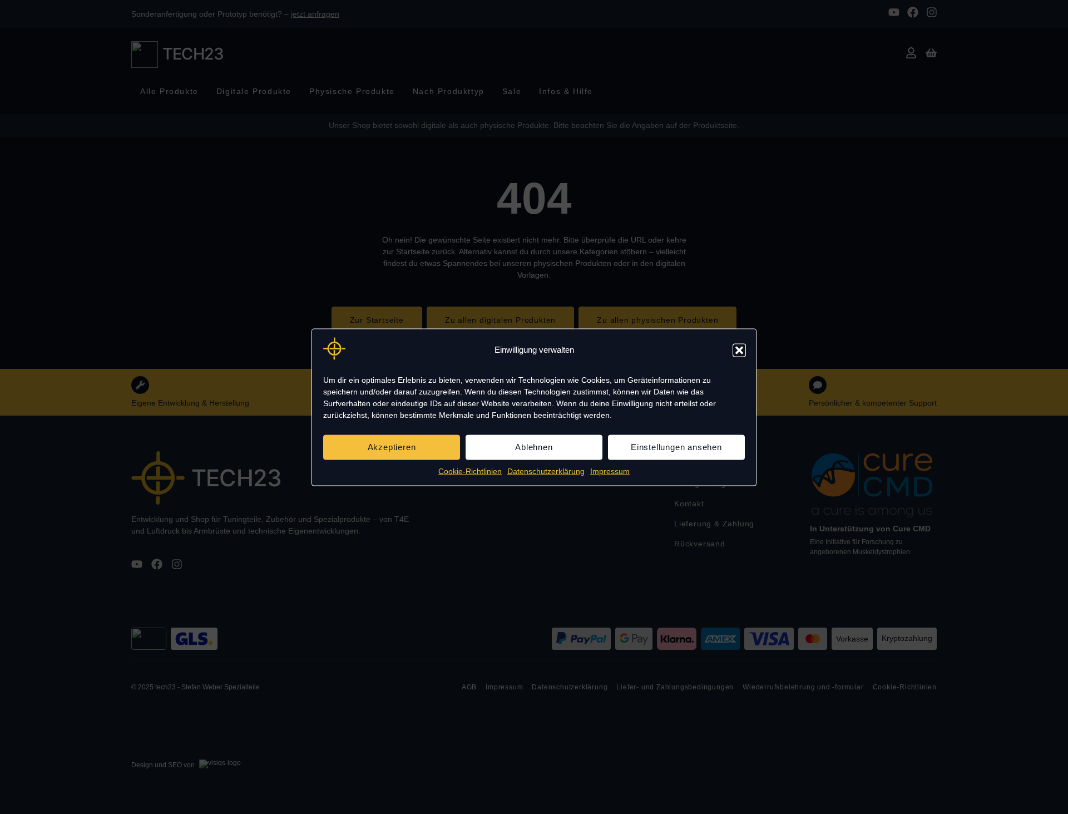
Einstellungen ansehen (676, 447)
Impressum (610, 470)
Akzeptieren (392, 447)
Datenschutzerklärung (546, 470)
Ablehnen (533, 447)
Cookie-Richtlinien (470, 470)
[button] (739, 350)
